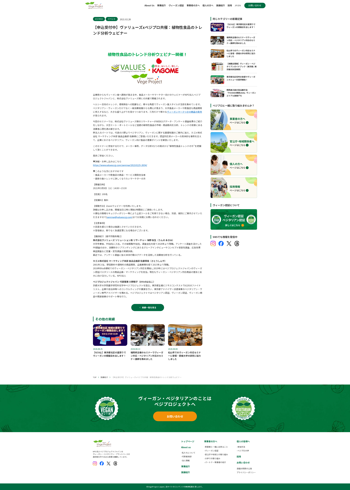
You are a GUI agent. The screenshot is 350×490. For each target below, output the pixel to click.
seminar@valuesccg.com (119, 217)
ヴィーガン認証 (176, 5)
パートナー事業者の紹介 (215, 462)
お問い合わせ (175, 416)
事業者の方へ (193, 5)
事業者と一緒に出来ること (216, 446)
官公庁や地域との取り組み (216, 454)
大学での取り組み (212, 458)
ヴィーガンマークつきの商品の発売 (184, 111)
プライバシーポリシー (246, 472)
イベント (112, 19)
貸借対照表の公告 (244, 468)
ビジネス (99, 19)
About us (186, 447)
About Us (149, 5)
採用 (230, 5)
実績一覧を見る (149, 307)
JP (236, 5)
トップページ (187, 441)
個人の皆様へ (243, 441)
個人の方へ (207, 5)
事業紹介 (161, 5)
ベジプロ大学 (243, 450)
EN (239, 5)
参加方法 (241, 446)
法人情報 (186, 460)
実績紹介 (220, 5)
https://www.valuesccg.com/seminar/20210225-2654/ (120, 165)
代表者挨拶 (187, 456)
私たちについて (188, 452)
